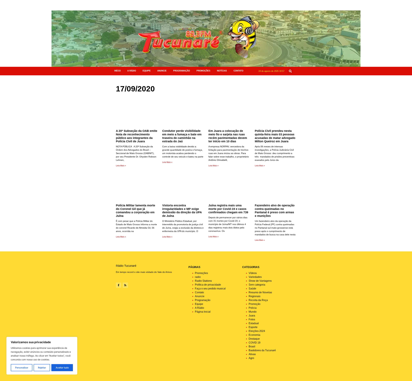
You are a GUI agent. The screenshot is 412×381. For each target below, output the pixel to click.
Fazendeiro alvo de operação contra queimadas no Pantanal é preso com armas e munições (275, 210)
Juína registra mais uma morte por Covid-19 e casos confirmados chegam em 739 (228, 209)
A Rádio (131, 71)
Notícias (222, 71)
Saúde (252, 288)
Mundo (253, 311)
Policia (253, 307)
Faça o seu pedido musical (210, 288)
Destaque (254, 338)
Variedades (255, 277)
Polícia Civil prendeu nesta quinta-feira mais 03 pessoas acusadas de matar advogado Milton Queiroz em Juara (275, 136)
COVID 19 (254, 342)
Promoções (203, 71)
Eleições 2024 (257, 331)
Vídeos (253, 273)
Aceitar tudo (62, 367)
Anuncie (162, 71)
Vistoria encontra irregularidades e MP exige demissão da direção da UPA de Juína (182, 210)
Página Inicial (203, 311)
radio (198, 277)
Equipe (147, 71)
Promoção (254, 304)
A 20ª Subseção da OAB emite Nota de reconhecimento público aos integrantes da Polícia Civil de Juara (136, 136)
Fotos (252, 319)
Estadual (254, 323)
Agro (251, 358)
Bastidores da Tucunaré (262, 350)
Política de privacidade (208, 284)
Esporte (253, 327)
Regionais (254, 296)
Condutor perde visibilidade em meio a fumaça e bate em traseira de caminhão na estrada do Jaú (181, 136)
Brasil (252, 346)
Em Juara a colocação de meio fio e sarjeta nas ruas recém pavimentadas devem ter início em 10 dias (227, 136)
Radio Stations (203, 280)
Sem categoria (257, 284)
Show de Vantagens (260, 280)
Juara (252, 315)
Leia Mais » (121, 166)
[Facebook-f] (118, 285)
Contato (238, 71)
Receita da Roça (258, 300)
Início (117, 71)
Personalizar (21, 367)
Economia (254, 335)
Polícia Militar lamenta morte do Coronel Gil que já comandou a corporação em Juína (135, 210)
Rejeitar (42, 367)
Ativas (252, 354)
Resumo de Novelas (260, 292)
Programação (181, 71)
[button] (290, 71)
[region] (41, 356)
